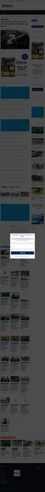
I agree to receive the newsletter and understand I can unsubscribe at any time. (22, 249)
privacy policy (28, 256)
